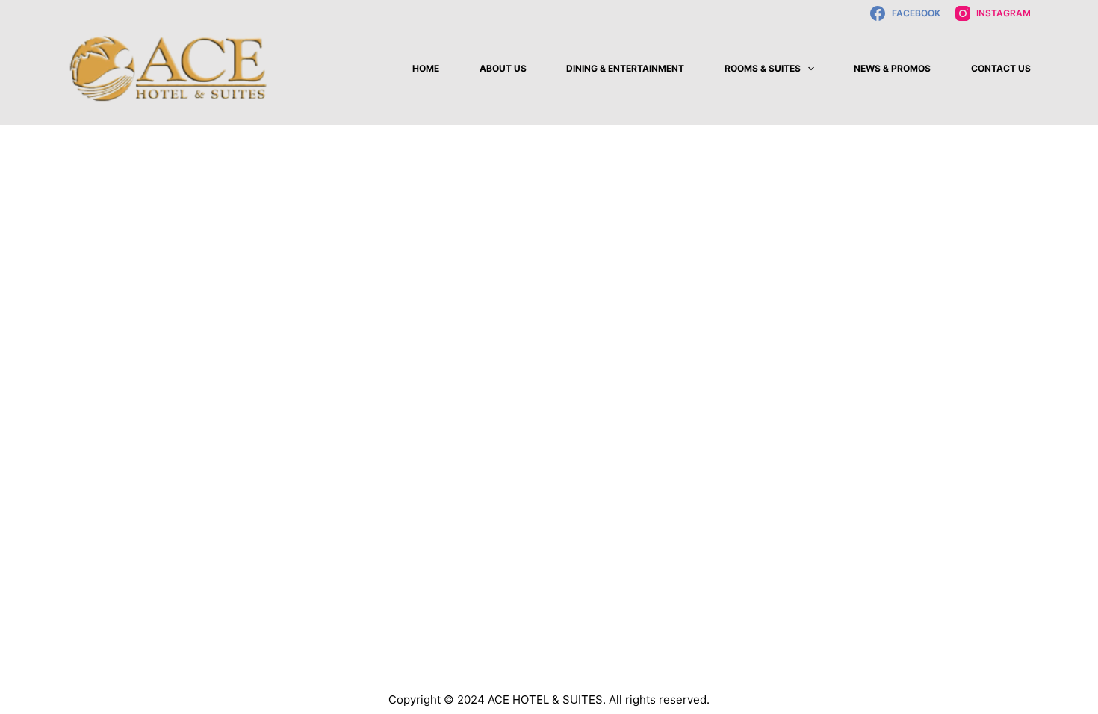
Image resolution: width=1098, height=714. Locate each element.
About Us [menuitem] (503, 68)
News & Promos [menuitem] (892, 68)
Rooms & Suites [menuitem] (763, 68)
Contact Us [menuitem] (1001, 68)
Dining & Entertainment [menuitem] (625, 68)
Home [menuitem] (425, 68)
